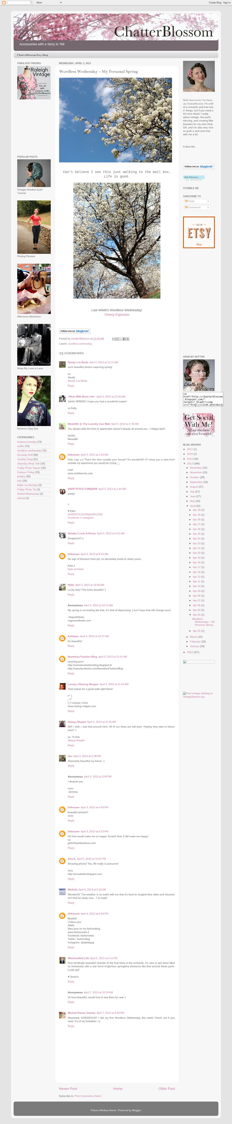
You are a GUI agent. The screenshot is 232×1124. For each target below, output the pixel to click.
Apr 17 (197, 567)
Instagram (88, 517)
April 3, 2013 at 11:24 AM (114, 684)
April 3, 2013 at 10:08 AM (89, 585)
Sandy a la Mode (78, 362)
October (195, 477)
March (194, 637)
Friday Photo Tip (26, 489)
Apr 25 (197, 533)
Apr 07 (197, 600)
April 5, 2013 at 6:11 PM (103, 958)
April (193, 506)
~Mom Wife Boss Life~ (81, 396)
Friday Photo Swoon (28, 468)
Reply (71, 385)
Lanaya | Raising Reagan (83, 684)
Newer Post (68, 1089)
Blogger (136, 1110)
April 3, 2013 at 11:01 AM (112, 656)
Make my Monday (27, 485)
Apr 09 (197, 591)
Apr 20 (197, 552)
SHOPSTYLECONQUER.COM (85, 514)
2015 (190, 454)
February (195, 641)
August (194, 486)
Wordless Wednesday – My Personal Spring (203, 622)
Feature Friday (25, 472)
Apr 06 (197, 605)
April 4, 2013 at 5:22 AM (92, 889)
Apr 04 (197, 610)
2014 (190, 459)
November (196, 472)
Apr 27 (197, 524)
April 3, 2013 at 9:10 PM (94, 831)
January (195, 646)
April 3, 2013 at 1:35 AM (125, 424)
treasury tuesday (26, 442)
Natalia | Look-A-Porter (82, 533)
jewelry (21, 476)
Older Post (166, 1089)
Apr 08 (197, 595)
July (192, 491)
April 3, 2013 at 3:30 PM (97, 776)
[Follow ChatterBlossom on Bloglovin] (74, 332)
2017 (190, 449)
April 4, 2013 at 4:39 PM (94, 913)
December (196, 467)
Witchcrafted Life (78, 958)
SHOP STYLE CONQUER (82, 489)
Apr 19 (197, 557)
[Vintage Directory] (199, 662)
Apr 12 (197, 576)
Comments (194, 207)
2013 (190, 463)
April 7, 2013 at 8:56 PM (110, 1013)
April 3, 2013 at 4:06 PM (94, 807)
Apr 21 (197, 548)
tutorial (21, 498)
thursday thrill (25, 455)
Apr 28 (197, 519)
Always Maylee (77, 722)
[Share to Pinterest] (127, 339)
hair (19, 480)
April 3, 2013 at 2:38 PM (87, 756)
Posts (190, 201)
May (193, 501)
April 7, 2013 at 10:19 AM (98, 992)
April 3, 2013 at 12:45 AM (110, 396)
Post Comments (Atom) (88, 1096)
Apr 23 (197, 543)
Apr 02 (197, 631)
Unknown (74, 454)
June (193, 496)
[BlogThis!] (117, 339)
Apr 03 (197, 614)
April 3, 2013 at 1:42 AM (94, 454)
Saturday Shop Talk (28, 463)
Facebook (74, 517)
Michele (72, 889)
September (196, 482)
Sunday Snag (25, 459)
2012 (190, 652)
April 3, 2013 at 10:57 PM (91, 858)
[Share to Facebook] (124, 339)
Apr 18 (197, 562)
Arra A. (72, 858)
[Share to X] (121, 339)
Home (118, 1089)
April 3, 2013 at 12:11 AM (103, 362)
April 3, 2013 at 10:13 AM (98, 605)
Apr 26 (197, 529)
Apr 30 (197, 510)
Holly (71, 585)
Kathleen (73, 636)
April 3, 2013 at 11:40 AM (101, 722)
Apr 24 (197, 538)
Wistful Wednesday (28, 493)
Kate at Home (76, 569)
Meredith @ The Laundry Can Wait (89, 424)
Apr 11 (197, 581)
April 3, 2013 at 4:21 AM (111, 533)
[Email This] (114, 339)
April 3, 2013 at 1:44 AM (112, 489)
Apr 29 (197, 514)
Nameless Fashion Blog (82, 656)
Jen (70, 756)
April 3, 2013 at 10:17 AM (94, 636)
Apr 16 (197, 572)
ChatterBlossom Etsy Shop (32, 54)
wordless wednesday (80, 343)
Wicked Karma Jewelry (82, 1013)
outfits (20, 446)
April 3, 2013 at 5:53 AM (94, 554)
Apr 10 (197, 586)
